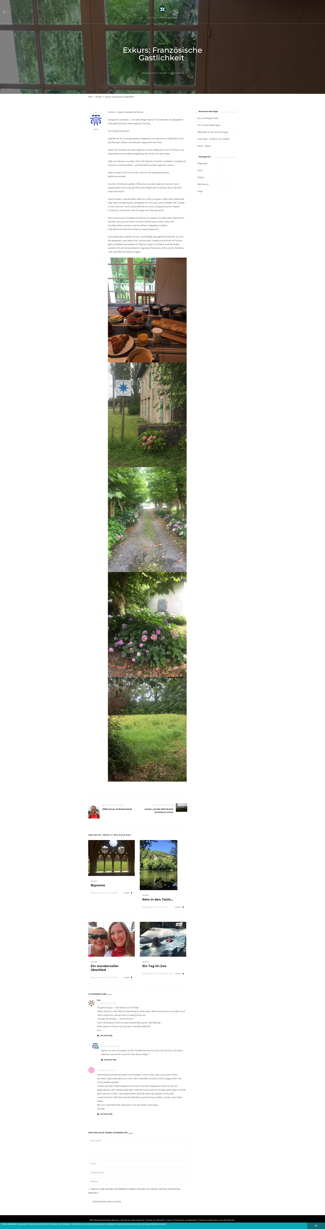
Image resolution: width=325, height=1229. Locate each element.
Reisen (162, 44)
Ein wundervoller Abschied (105, 968)
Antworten (106, 1036)
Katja (96, 129)
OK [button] (316, 1226)
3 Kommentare (176, 73)
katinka (104, 1043)
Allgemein (202, 163)
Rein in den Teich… (157, 899)
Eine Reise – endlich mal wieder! (213, 139)
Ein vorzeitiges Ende (207, 118)
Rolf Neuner (103, 1067)
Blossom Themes (197, 1220)
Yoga (199, 191)
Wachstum (203, 184)
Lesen (127, 893)
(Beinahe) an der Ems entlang (212, 132)
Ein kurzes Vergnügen (208, 125)
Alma (200, 170)
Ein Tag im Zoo (154, 966)
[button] (2, 1227)
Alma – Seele (203, 146)
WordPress (228, 1220)
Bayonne (98, 885)
